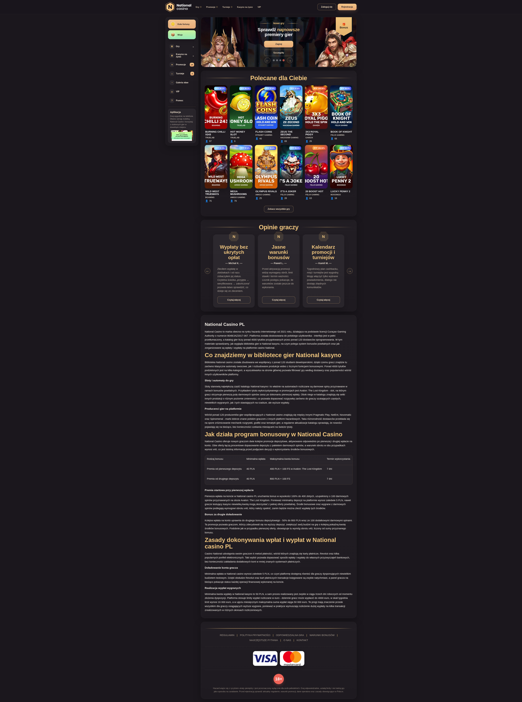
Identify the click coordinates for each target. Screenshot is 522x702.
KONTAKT (302, 640)
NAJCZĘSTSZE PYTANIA (263, 640)
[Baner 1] (274, 60)
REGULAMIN (227, 635)
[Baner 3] (280, 60)
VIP (259, 7)
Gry (197, 7)
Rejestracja (347, 7)
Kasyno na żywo (245, 7)
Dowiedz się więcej (278, 53)
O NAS (287, 640)
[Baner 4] (284, 60)
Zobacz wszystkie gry (279, 209)
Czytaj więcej (234, 300)
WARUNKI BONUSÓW (322, 635)
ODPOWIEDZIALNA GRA (290, 635)
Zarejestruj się (278, 44)
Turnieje (226, 7)
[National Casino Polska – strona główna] (178, 7)
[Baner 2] (277, 60)
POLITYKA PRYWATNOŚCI (255, 635)
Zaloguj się (326, 7)
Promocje (210, 7)
